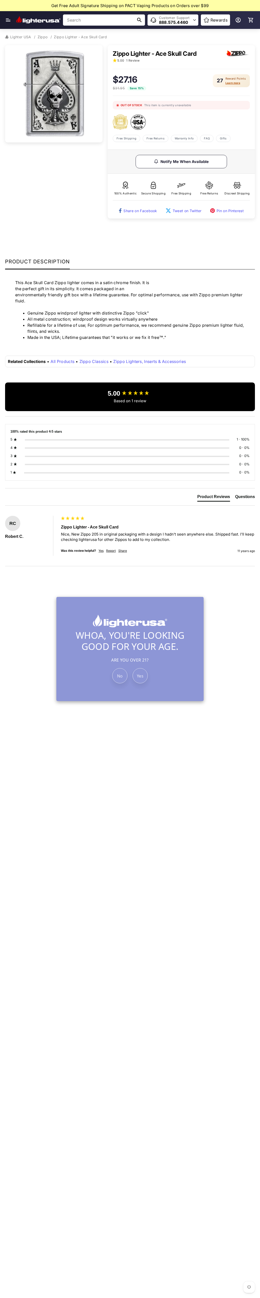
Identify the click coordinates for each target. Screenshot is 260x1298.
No (120, 676)
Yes (140, 676)
